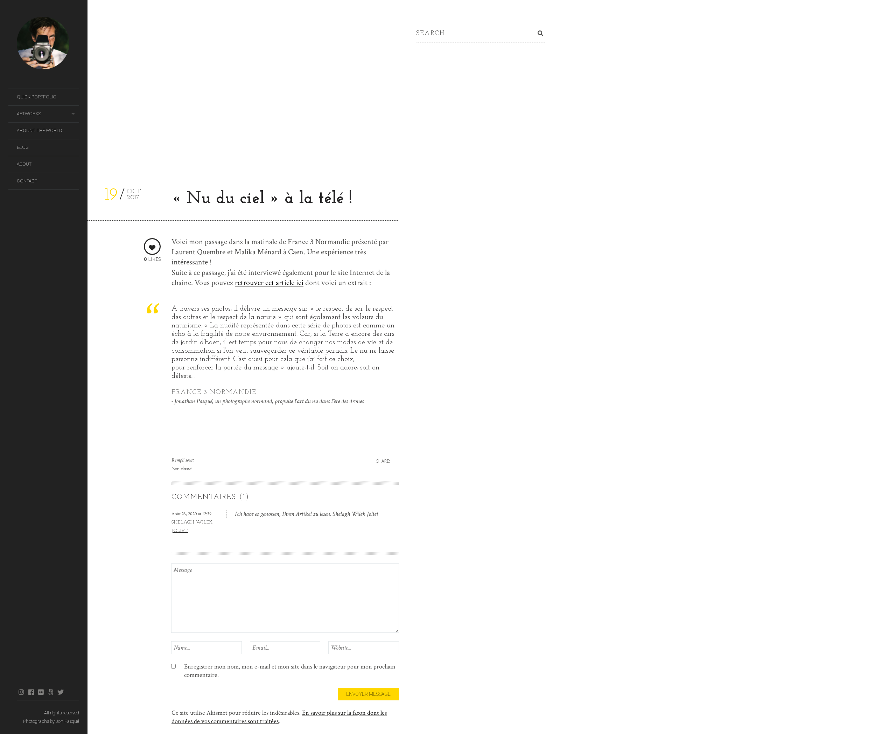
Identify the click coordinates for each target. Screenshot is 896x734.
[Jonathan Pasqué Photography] (48, 44)
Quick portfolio (36, 96)
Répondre (388, 514)
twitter (60, 692)
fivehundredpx (50, 692)
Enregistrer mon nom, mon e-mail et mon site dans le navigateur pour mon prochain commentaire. (290, 671)
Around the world (39, 130)
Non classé (182, 468)
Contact (27, 181)
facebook (31, 692)
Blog (23, 147)
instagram (21, 692)
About (24, 164)
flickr (40, 692)
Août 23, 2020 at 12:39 (191, 514)
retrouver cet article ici (269, 283)
